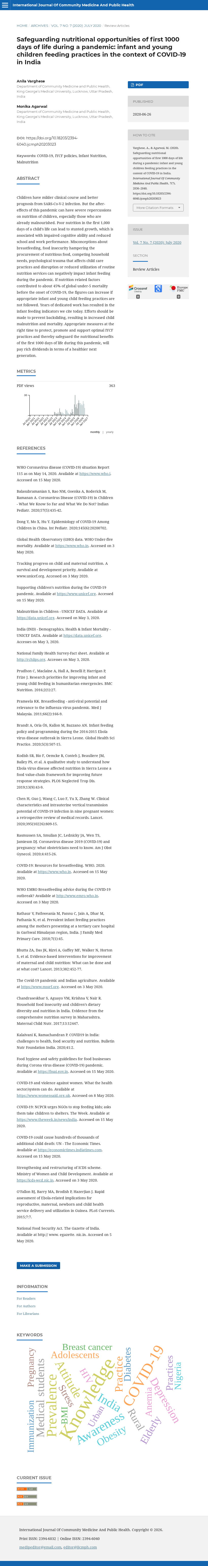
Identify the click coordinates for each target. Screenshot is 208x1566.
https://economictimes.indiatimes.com (70, 1149)
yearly (110, 431)
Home (22, 26)
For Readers (26, 1298)
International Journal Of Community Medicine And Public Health (73, 5)
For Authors (26, 1306)
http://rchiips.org (31, 659)
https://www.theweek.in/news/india (47, 1119)
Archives (39, 26)
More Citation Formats (154, 208)
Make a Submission (38, 1266)
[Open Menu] (5, 5)
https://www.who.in (72, 545)
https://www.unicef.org (76, 593)
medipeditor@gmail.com (40, 1547)
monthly (95, 431)
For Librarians (28, 1313)
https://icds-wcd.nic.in (35, 1180)
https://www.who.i (94, 473)
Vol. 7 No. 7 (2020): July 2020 (76, 26)
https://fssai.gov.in (53, 1071)
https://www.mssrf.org (40, 986)
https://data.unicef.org (36, 617)
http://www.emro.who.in (77, 895)
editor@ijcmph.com (80, 1547)
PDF (139, 85)
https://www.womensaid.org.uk (43, 1095)
